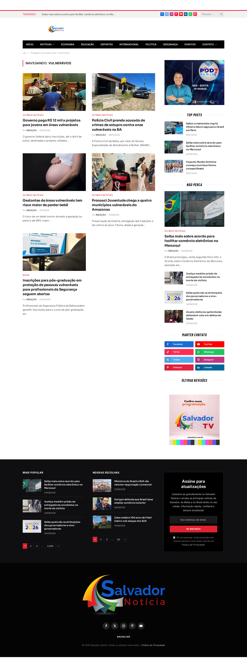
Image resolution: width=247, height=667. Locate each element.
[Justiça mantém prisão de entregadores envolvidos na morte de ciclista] (173, 278)
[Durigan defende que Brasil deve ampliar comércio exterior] (102, 503)
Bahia (26, 275)
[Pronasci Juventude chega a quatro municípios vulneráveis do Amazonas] (123, 172)
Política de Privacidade (193, 544)
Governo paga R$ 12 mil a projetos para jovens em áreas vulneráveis (51, 122)
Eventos (190, 44)
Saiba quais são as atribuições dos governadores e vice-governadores (204, 296)
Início (29, 44)
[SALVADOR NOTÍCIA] (64, 29)
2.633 (50, 546)
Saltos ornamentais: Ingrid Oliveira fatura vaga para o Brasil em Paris (205, 127)
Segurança (170, 44)
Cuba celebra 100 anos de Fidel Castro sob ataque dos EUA (133, 519)
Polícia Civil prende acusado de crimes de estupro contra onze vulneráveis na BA (118, 125)
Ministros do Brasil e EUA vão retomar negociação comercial (133, 483)
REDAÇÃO (32, 130)
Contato (208, 44)
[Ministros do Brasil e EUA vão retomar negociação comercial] (102, 485)
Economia (67, 44)
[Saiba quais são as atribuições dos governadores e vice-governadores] (173, 297)
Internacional (129, 44)
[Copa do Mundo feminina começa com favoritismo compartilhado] (173, 166)
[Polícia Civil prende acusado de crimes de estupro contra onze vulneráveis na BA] (123, 92)
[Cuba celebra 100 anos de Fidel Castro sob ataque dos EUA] (102, 522)
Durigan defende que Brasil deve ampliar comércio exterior (133, 501)
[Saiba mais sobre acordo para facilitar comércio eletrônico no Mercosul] (173, 147)
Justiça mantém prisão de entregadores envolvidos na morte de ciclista (203, 277)
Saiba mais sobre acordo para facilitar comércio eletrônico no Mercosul (79, 14)
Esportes (107, 44)
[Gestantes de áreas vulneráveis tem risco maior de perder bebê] (54, 172)
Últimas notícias (33, 115)
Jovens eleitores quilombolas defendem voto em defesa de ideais (204, 315)
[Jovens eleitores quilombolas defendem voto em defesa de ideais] (173, 316)
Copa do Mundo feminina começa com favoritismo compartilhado (201, 165)
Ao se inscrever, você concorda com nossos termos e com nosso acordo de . (194, 541)
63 (118, 539)
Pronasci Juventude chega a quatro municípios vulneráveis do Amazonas (122, 205)
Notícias (46, 44)
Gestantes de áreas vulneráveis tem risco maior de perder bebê (52, 202)
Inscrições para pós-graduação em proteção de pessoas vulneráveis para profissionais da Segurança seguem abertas (52, 287)
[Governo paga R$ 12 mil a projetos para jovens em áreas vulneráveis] (54, 92)
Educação (87, 44)
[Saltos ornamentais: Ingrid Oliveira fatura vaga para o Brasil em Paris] (173, 127)
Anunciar (123, 636)
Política (151, 44)
